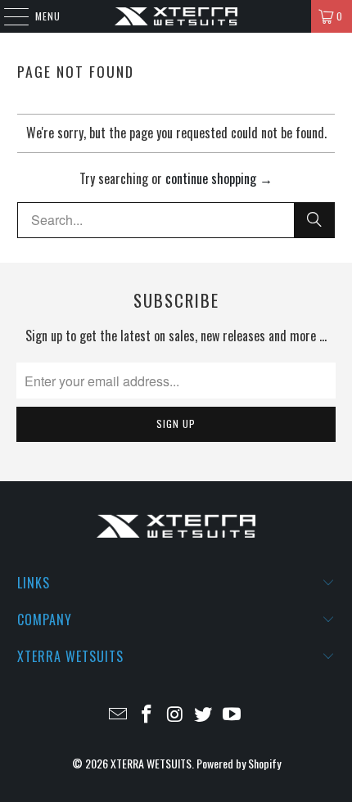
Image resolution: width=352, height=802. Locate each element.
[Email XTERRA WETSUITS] (118, 714)
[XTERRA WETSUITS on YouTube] (232, 714)
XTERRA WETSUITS (151, 763)
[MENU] (8, 16)
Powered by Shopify (238, 763)
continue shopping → (219, 178)
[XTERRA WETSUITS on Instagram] (175, 714)
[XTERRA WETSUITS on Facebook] (146, 714)
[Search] (314, 220)
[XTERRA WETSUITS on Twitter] (204, 714)
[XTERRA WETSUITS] (176, 16)
